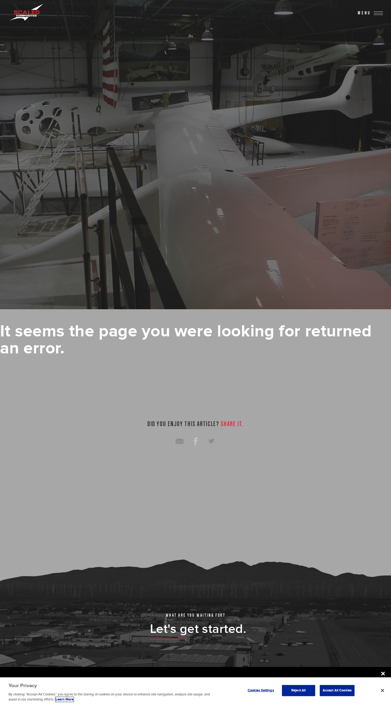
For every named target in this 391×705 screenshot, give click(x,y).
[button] (383, 673)
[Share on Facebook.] (195, 441)
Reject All (298, 690)
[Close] (382, 690)
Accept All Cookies (337, 690)
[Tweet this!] (211, 441)
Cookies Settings (261, 690)
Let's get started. (198, 629)
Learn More (64, 699)
